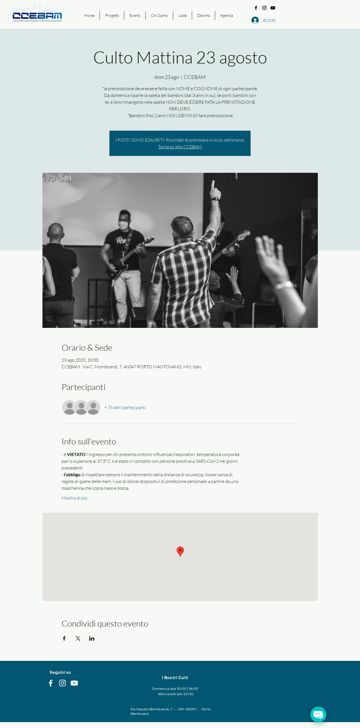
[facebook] (256, 8)
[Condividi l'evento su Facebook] (64, 638)
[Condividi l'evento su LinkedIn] (91, 638)
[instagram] (264, 8)
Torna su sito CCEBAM (180, 146)
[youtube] (273, 8)
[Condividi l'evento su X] (78, 638)
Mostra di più (74, 498)
